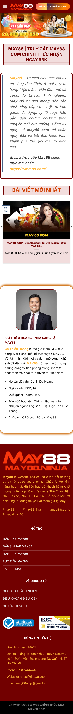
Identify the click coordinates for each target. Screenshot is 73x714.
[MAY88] (21, 6)
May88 (8, 477)
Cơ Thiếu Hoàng (16, 349)
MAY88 (32, 363)
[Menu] (5, 6)
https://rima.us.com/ (28, 169)
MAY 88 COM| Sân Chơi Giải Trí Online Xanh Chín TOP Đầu (36, 244)
